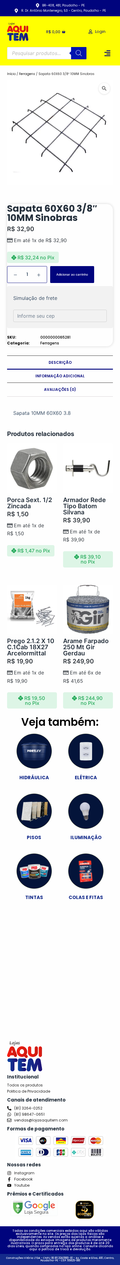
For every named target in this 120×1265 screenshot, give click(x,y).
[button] (107, 53)
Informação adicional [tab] (60, 376)
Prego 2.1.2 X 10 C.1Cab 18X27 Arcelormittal (30, 647)
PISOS (34, 837)
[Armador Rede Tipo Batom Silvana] (88, 468)
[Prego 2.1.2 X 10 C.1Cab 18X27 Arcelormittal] (32, 609)
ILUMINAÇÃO (86, 837)
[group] (60, 132)
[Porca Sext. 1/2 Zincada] (32, 468)
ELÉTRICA (86, 777)
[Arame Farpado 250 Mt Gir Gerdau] (88, 609)
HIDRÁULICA (34, 777)
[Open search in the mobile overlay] (46, 53)
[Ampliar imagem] (104, 88)
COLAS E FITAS (86, 897)
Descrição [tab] (60, 362)
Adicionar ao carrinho (72, 274)
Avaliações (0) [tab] (60, 389)
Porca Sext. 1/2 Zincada (29, 503)
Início (11, 74)
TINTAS (34, 897)
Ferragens (27, 74)
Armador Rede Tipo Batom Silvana (84, 506)
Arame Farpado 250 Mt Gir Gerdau (86, 647)
